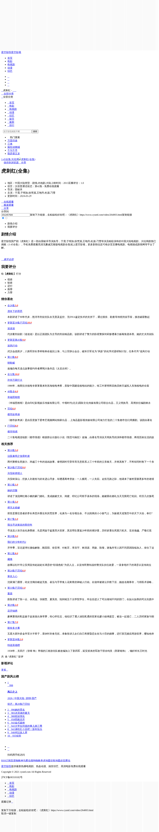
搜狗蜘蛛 (36, 760)
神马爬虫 (26, 760)
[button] (12, 223)
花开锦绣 (12, 610)
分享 (22, 162)
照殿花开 (16, 719)
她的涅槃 (12, 490)
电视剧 (11, 64)
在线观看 (7, 201)
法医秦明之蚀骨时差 (18, 456)
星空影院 (6, 52)
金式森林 (16, 722)
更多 (4, 669)
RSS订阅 (6, 760)
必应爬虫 (65, 760)
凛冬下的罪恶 (14, 311)
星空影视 (16, 52)
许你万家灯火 (14, 380)
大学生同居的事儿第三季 (24, 726)
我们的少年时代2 (16, 542)
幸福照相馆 (13, 397)
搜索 (35, 131)
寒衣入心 (12, 576)
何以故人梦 (17, 732)
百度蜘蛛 (16, 760)
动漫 (9, 67)
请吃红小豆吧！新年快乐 (24, 729)
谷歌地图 (55, 760)
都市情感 (12, 431)
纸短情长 (16, 716)
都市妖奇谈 (13, 414)
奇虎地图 (45, 760)
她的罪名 (16, 709)
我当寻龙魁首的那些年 (19, 524)
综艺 (9, 71)
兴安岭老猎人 (14, 473)
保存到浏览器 (11, 162)
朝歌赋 (11, 362)
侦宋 (14, 735)
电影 (9, 61)
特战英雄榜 (13, 645)
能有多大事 (13, 628)
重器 (9, 593)
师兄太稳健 (13, 507)
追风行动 (12, 345)
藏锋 (9, 559)
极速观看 (7, 205)
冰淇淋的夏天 (18, 713)
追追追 (11, 328)
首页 (9, 58)
